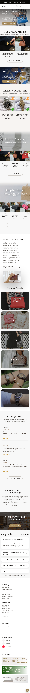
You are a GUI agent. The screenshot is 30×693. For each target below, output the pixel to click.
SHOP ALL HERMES (15, 173)
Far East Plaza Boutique (11, 2)
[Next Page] (28, 46)
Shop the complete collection (8, 267)
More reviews (15, 478)
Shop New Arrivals (8, 23)
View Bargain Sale (8, 81)
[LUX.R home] (4, 6)
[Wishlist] (17, 6)
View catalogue (15, 60)
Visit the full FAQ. (21, 575)
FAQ (3, 629)
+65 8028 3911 (14, 1)
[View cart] (21, 6)
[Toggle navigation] (27, 6)
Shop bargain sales (15, 123)
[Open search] (24, 6)
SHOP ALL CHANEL (15, 224)
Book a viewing (5, 626)
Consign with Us (5, 628)
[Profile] (14, 6)
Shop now (15, 525)
